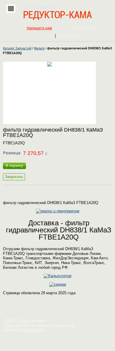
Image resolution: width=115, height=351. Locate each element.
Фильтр (39, 48)
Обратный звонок (85, 28)
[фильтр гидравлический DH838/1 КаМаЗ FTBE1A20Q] (49, 93)
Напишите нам (39, 28)
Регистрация (67, 36)
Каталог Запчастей (17, 48)
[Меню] (10, 8)
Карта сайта (34, 330)
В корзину (14, 165)
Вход (49, 36)
